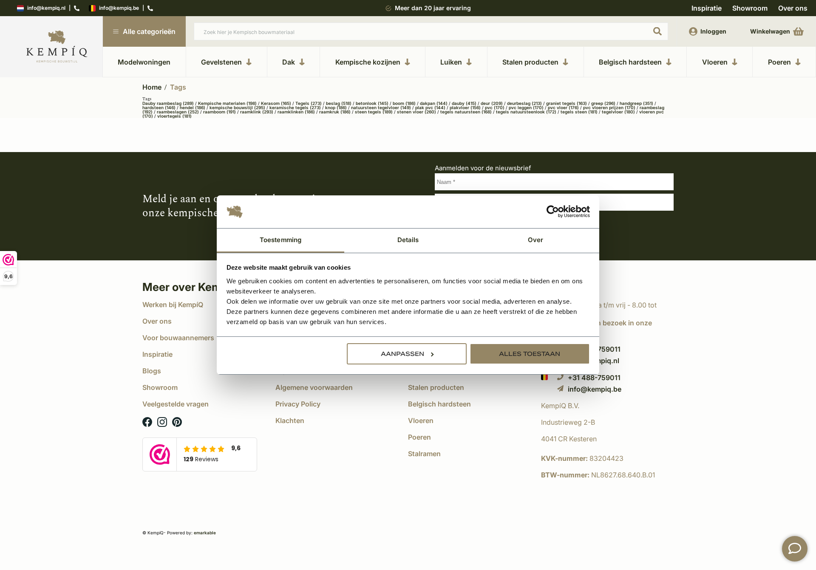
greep (603, 103)
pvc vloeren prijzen (609, 107)
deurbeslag (524, 103)
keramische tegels (295, 107)
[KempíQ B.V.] (607, 405)
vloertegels (174, 116)
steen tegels (374, 111)
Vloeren (715, 62)
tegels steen (579, 111)
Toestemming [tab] (280, 240)
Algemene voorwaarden (314, 387)
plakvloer (465, 107)
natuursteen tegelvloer (381, 107)
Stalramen (424, 453)
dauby (464, 103)
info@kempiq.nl (46, 8)
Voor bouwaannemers (178, 337)
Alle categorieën (149, 31)
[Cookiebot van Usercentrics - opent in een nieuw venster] (553, 212)
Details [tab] (408, 240)
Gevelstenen (221, 62)
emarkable (205, 532)
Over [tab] (535, 240)
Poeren (779, 62)
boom (404, 103)
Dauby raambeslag (168, 103)
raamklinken (296, 111)
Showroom (750, 8)
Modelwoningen (144, 62)
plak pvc (430, 107)
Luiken (451, 62)
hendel (192, 107)
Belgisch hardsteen (630, 62)
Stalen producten (530, 62)
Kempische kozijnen (367, 62)
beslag (338, 103)
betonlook (372, 103)
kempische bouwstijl (237, 107)
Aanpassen (402, 354)
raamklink (256, 111)
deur (492, 103)
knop (336, 107)
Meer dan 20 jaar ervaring (433, 7)
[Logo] (57, 47)
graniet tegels (566, 103)
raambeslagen (178, 111)
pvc (494, 107)
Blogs (151, 371)
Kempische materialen (227, 103)
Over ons (793, 8)
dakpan (434, 103)
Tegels (308, 103)
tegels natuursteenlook (526, 111)
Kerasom (276, 103)
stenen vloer (416, 111)
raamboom (219, 111)
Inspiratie (706, 8)
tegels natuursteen (466, 111)
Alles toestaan (529, 354)
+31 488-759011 (594, 377)
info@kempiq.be (119, 8)
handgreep (636, 103)
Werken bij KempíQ (172, 304)
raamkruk (335, 111)
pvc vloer (563, 107)
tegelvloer (618, 111)
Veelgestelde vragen (175, 404)
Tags (178, 87)
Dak (288, 62)
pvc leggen (526, 107)
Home (152, 87)
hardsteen (159, 107)
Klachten (289, 420)
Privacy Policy (297, 404)
